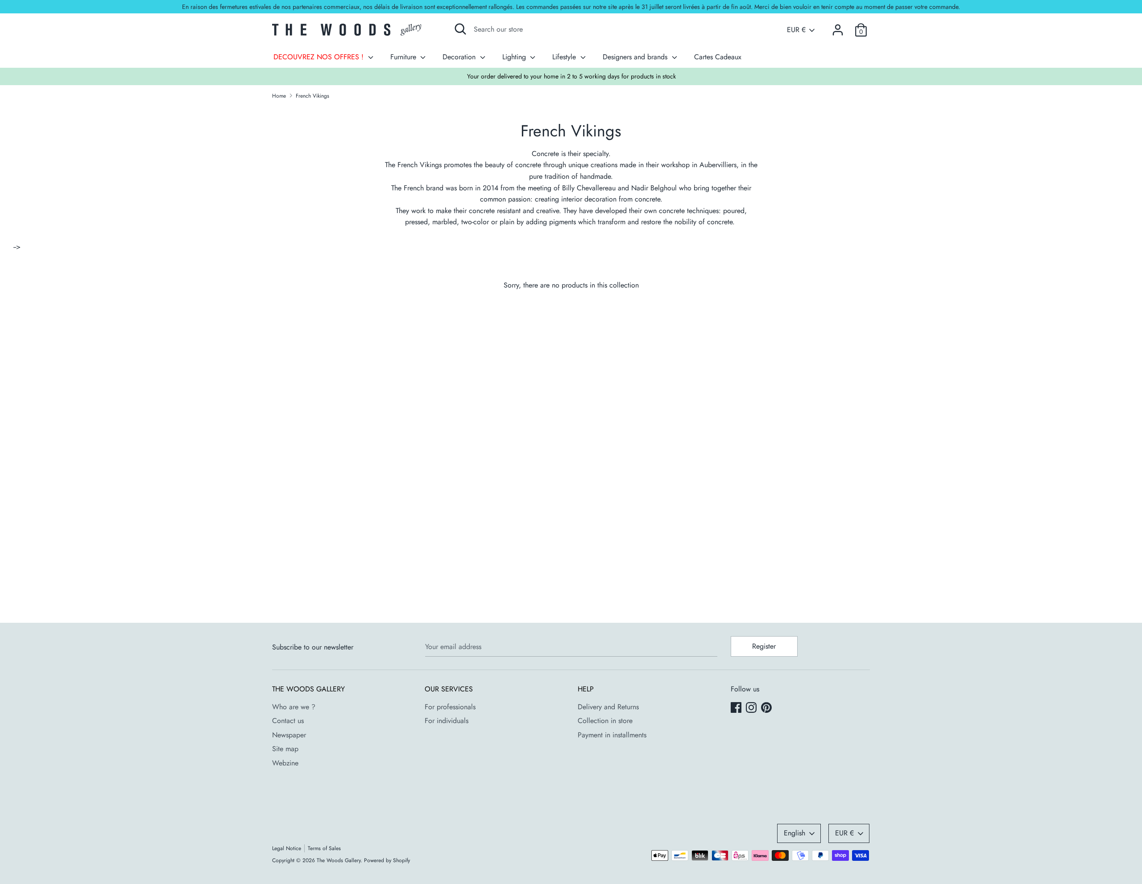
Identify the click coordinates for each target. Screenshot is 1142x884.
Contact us (288, 720)
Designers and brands (636, 57)
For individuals (446, 720)
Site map (285, 749)
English (794, 833)
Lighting (515, 57)
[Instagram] (752, 708)
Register (764, 646)
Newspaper (289, 735)
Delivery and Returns (608, 707)
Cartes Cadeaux (717, 57)
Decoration (460, 57)
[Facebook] (737, 708)
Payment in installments (612, 735)
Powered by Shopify (387, 860)
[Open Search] (460, 29)
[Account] (838, 26)
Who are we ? (293, 707)
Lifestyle (565, 57)
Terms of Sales (324, 848)
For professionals (450, 707)
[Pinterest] (767, 708)
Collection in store (605, 720)
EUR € (796, 30)
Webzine (285, 763)
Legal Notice (286, 848)
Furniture (404, 57)
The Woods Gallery (338, 860)
